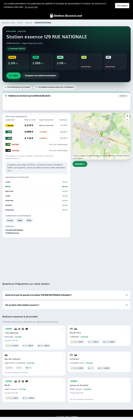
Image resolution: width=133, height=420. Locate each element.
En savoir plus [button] (31, 7)
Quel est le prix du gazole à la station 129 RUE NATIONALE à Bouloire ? (38, 295)
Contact (74, 416)
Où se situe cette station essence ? (22, 305)
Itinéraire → (80, 164)
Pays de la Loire (8, 23)
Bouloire (28, 23)
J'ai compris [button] (122, 6)
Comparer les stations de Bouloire (40, 75)
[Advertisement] (66, 258)
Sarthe (20, 23)
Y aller (15, 75)
